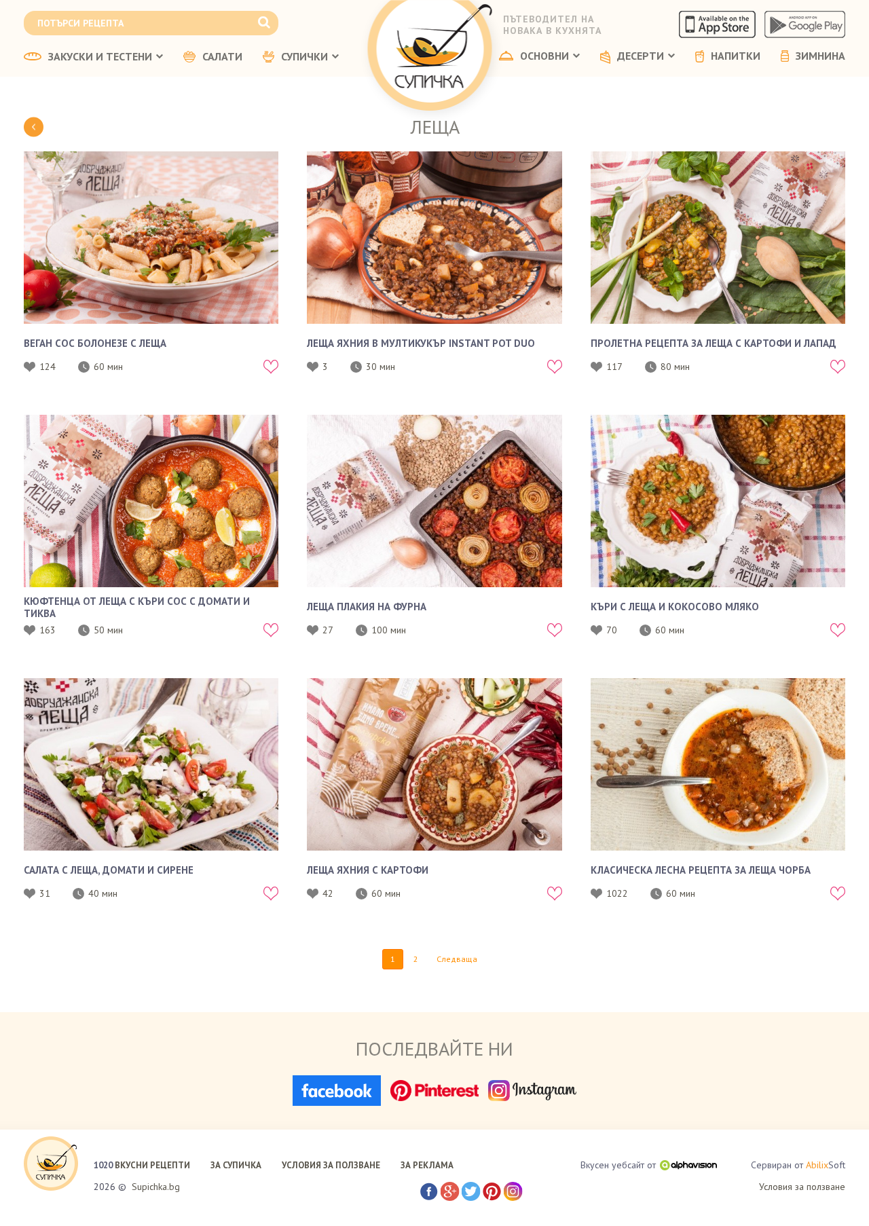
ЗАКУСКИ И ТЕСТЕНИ (100, 57)
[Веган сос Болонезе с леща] (151, 237)
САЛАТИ (222, 57)
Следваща (457, 959)
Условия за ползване (802, 1187)
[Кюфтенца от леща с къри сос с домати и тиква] (151, 501)
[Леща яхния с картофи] (434, 764)
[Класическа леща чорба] (718, 764)
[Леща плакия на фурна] (434, 501)
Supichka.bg (156, 1187)
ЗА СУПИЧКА (235, 1165)
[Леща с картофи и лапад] (718, 237)
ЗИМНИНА (820, 56)
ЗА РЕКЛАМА (427, 1165)
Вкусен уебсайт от (618, 1165)
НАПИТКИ (735, 56)
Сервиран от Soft (798, 1165)
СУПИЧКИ (304, 57)
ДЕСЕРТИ (640, 56)
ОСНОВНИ (544, 56)
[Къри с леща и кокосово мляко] (718, 501)
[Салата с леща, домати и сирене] (151, 764)
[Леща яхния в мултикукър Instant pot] (434, 237)
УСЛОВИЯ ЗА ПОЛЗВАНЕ (331, 1165)
